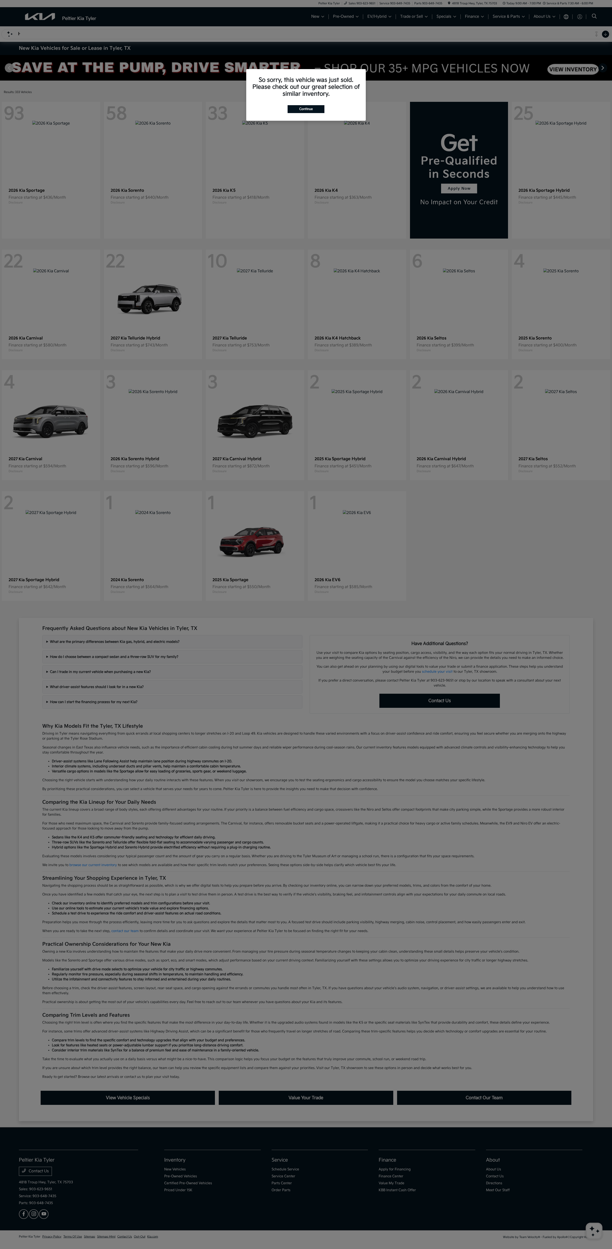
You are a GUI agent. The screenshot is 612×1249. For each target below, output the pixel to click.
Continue (306, 109)
